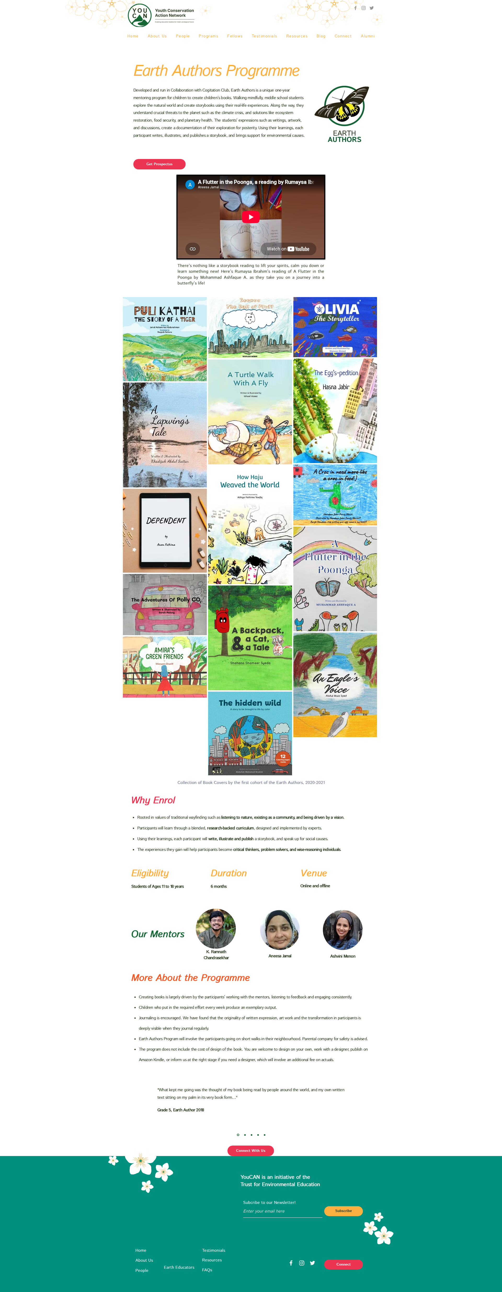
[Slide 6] (251, 1135)
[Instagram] (301, 1263)
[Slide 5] (245, 1135)
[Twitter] (371, 8)
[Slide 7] (258, 1135)
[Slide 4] (238, 1135)
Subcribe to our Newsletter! (269, 1203)
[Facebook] (291, 1263)
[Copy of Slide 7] (264, 1135)
